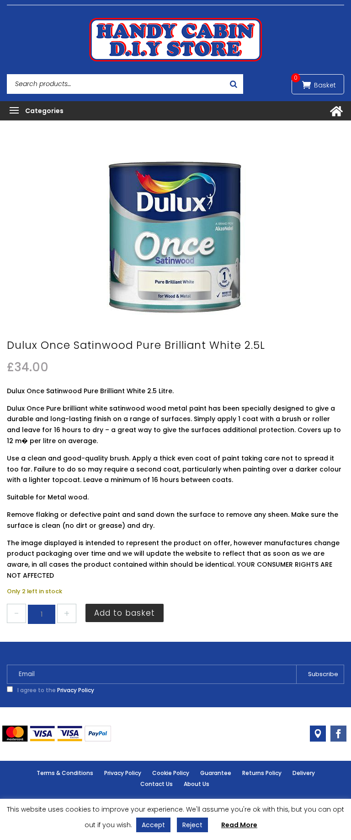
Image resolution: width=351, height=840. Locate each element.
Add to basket (124, 612)
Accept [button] (153, 824)
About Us (196, 784)
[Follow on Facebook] (338, 734)
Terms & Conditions (65, 773)
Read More (239, 824)
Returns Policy (262, 773)
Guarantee (215, 773)
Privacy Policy (75, 690)
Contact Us (156, 784)
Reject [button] (192, 824)
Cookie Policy (170, 773)
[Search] (233, 84)
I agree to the (55, 690)
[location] (318, 734)
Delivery (303, 773)
